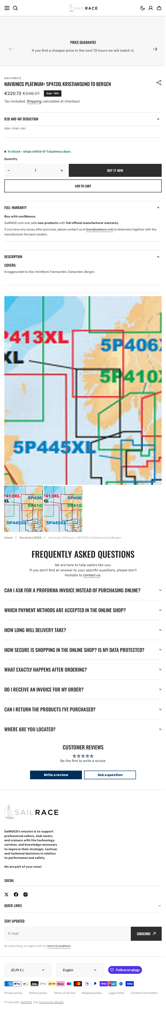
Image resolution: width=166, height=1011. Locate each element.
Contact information (144, 993)
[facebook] (16, 894)
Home (8, 538)
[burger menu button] (7, 8)
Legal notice (116, 993)
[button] (142, 8)
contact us (91, 575)
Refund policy (38, 993)
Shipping (34, 101)
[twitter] (6, 894)
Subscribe (140, 933)
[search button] (15, 8)
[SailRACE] (83, 8)
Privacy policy (13, 993)
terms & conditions (58, 945)
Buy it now (115, 170)
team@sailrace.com (99, 229)
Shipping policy (92, 993)
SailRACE (26, 1002)
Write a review (54, 775)
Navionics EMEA (30, 538)
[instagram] (25, 894)
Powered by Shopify (51, 1002)
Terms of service (64, 993)
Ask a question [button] (108, 775)
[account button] (150, 8)
